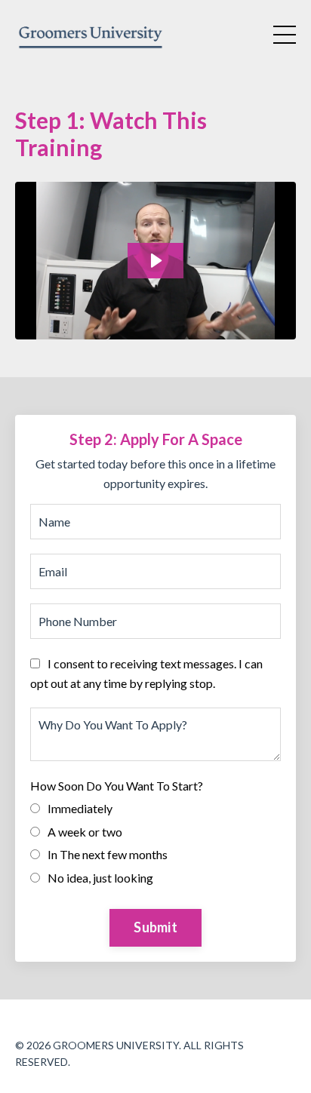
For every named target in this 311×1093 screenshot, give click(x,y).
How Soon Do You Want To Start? (116, 785)
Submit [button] (155, 927)
